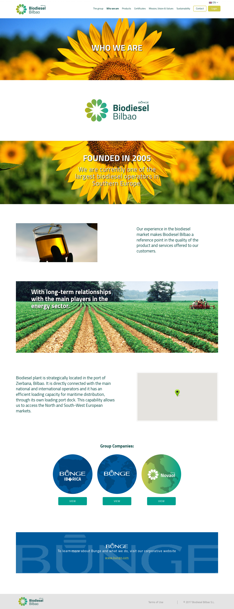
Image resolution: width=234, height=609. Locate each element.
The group (98, 8)
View (72, 501)
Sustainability (183, 8)
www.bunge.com (117, 558)
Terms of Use (155, 602)
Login (214, 8)
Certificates (140, 8)
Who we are (112, 8)
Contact (200, 8)
